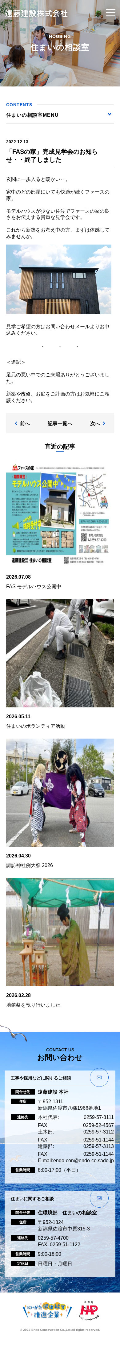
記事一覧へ (60, 423)
